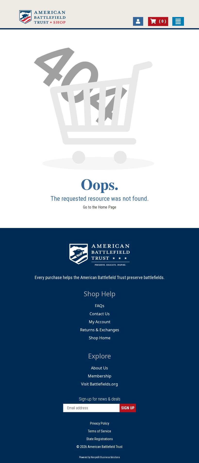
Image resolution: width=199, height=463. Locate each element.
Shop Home (99, 338)
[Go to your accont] (138, 21)
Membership (99, 376)
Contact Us (100, 313)
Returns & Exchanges (99, 329)
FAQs (99, 305)
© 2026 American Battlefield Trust (99, 447)
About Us (99, 368)
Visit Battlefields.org (99, 384)
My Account (99, 321)
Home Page (107, 207)
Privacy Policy (99, 423)
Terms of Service (99, 431)
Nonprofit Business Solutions (105, 457)
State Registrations (99, 439)
